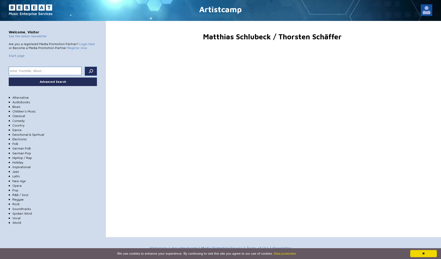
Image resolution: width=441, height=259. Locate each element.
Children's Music (24, 111)
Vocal (16, 218)
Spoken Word (22, 213)
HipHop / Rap (22, 158)
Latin (16, 176)
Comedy (18, 121)
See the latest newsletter (28, 36)
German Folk (21, 148)
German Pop (21, 153)
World (16, 222)
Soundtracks (21, 209)
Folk (15, 144)
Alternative (20, 97)
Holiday (17, 162)
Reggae (18, 199)
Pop (15, 190)
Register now (77, 48)
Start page (17, 56)
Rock (16, 204)
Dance (17, 130)
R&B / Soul (20, 195)
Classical (18, 116)
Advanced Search (53, 81)
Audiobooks (21, 102)
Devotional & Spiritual (28, 134)
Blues (16, 107)
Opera (17, 185)
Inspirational (21, 167)
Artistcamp (220, 9)
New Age (19, 181)
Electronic (19, 139)
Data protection (285, 253)
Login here (87, 44)
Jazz (15, 171)
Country (18, 125)
